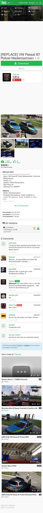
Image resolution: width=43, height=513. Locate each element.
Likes (18, 162)
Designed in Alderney (8, 505)
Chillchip (12, 315)
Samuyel (12, 257)
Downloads (8, 162)
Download (23, 63)
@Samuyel (12, 283)
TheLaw (15, 74)
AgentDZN (12, 269)
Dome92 (11, 325)
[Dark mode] (37, 2)
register (27, 345)
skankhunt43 (13, 295)
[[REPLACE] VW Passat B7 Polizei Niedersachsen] (21, 126)
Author (17, 281)
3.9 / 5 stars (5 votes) (6, 167)
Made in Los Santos (7, 507)
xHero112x (12, 305)
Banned (19, 305)
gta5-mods (12, 243)
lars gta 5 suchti (14, 335)
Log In (19, 345)
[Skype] (13, 76)
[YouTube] (18, 76)
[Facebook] (16, 76)
